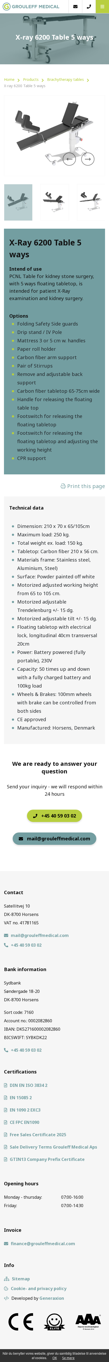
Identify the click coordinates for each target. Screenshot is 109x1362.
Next (87, 159)
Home (9, 79)
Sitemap (21, 1279)
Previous (69, 159)
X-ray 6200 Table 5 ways (25, 85)
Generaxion (51, 1298)
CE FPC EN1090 (24, 1122)
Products (31, 79)
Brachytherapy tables (65, 79)
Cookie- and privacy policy (38, 1288)
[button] (102, 6)
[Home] (34, 7)
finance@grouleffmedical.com (43, 1243)
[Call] (89, 6)
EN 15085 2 (21, 1098)
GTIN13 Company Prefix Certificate (47, 1159)
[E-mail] (75, 6)
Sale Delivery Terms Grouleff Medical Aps (53, 1147)
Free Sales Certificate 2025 (38, 1135)
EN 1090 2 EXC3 (25, 1110)
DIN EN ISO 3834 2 (28, 1085)
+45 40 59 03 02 (58, 816)
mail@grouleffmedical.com (58, 838)
